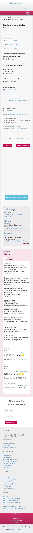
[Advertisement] (16, 171)
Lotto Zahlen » (24, 353)
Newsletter (6, 496)
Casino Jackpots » (23, 386)
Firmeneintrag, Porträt (9, 480)
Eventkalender (7, 457)
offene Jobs (6, 445)
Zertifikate (16, 522)
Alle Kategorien (12, 17)
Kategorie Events (23, 17)
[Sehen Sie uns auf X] (16, 506)
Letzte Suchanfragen (9, 447)
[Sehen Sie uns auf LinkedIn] (14, 508)
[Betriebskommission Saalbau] (7, 110)
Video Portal (6, 467)
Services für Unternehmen (11, 500)
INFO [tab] (15, 40)
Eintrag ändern (9, 92)
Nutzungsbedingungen (16, 520)
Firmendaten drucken (11, 90)
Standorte (8, 145)
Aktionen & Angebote (9, 463)
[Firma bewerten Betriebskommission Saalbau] (8, 127)
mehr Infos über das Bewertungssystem (16, 114)
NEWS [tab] (18, 44)
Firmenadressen (8, 478)
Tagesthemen (7, 465)
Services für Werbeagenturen (12, 502)
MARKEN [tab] (7, 48)
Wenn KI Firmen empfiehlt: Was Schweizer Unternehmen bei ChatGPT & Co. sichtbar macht (16, 267)
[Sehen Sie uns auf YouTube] (21, 508)
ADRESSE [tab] (7, 40)
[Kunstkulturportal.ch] (16, 3)
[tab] (5, 259)
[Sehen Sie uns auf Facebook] (6, 506)
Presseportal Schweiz (9, 461)
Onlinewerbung (7, 486)
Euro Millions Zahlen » (22, 371)
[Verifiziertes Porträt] (23, 65)
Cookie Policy (18, 529)
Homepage (8, 81)
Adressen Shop (7, 455)
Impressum (16, 516)
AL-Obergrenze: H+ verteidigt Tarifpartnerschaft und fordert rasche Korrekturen (15, 290)
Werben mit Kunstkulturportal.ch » (19, 100)
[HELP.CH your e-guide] (28, 9)
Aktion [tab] (10, 259)
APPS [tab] (23, 48)
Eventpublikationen (9, 482)
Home (4, 17)
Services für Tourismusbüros (11, 498)
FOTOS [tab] (15, 48)
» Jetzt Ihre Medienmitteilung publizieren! (16, 241)
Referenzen (16, 518)
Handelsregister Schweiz (10, 459)
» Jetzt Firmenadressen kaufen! (13, 228)
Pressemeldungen (8, 488)
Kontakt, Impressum (9, 443)
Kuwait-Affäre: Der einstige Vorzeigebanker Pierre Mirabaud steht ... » (16, 321)
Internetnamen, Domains (10, 484)
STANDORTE (8, 44)
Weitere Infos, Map (22, 145)
